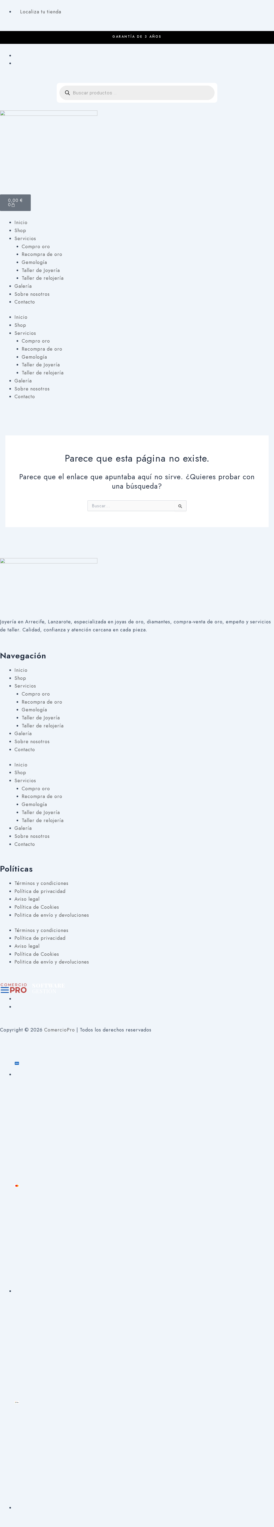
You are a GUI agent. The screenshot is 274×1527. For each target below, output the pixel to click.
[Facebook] (16, 55)
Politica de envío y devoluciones (51, 915)
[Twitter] (16, 1006)
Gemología (34, 262)
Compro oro (36, 246)
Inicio (21, 222)
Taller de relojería (43, 278)
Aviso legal (27, 899)
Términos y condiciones (41, 883)
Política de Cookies (36, 907)
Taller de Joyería (41, 270)
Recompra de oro (42, 254)
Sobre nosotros (32, 294)
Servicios (25, 238)
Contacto (24, 301)
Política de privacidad (40, 891)
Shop (20, 230)
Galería (23, 286)
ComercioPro (59, 1029)
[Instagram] (16, 63)
